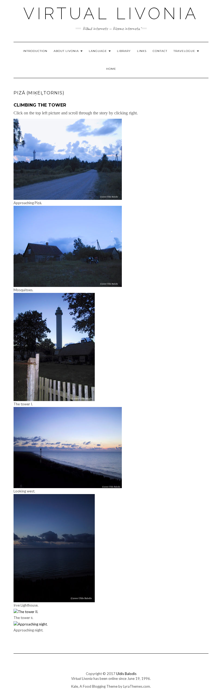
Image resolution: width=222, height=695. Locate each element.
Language (98, 51)
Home (111, 69)
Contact (160, 51)
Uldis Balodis (126, 673)
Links (141, 51)
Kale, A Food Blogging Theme (94, 686)
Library (124, 51)
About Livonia (67, 51)
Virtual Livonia (111, 13)
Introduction (35, 51)
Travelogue (185, 51)
